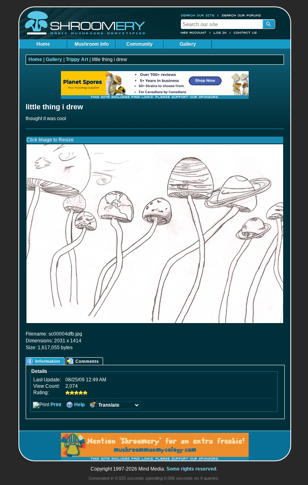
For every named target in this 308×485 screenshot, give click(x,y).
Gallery (188, 44)
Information (47, 361)
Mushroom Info (92, 44)
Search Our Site (198, 15)
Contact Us (245, 32)
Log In (220, 32)
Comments (87, 361)
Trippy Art (77, 59)
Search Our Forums (241, 15)
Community (139, 44)
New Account (194, 32)
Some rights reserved (191, 469)
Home (43, 44)
